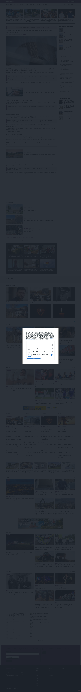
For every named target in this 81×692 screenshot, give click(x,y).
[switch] (52, 345)
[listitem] (40, 342)
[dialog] (40, 346)
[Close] (57, 330)
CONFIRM (33, 358)
